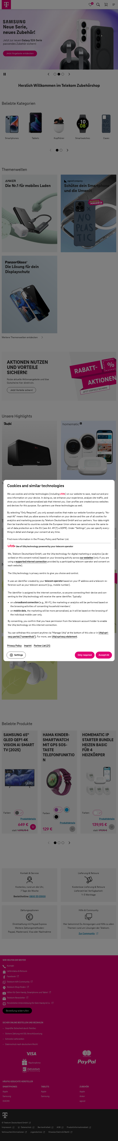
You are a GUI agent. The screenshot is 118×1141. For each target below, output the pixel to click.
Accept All (104, 655)
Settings (18, 655)
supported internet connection (31, 561)
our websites (86, 557)
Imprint (28, 645)
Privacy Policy (14, 645)
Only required (85, 655)
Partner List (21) (42, 645)
